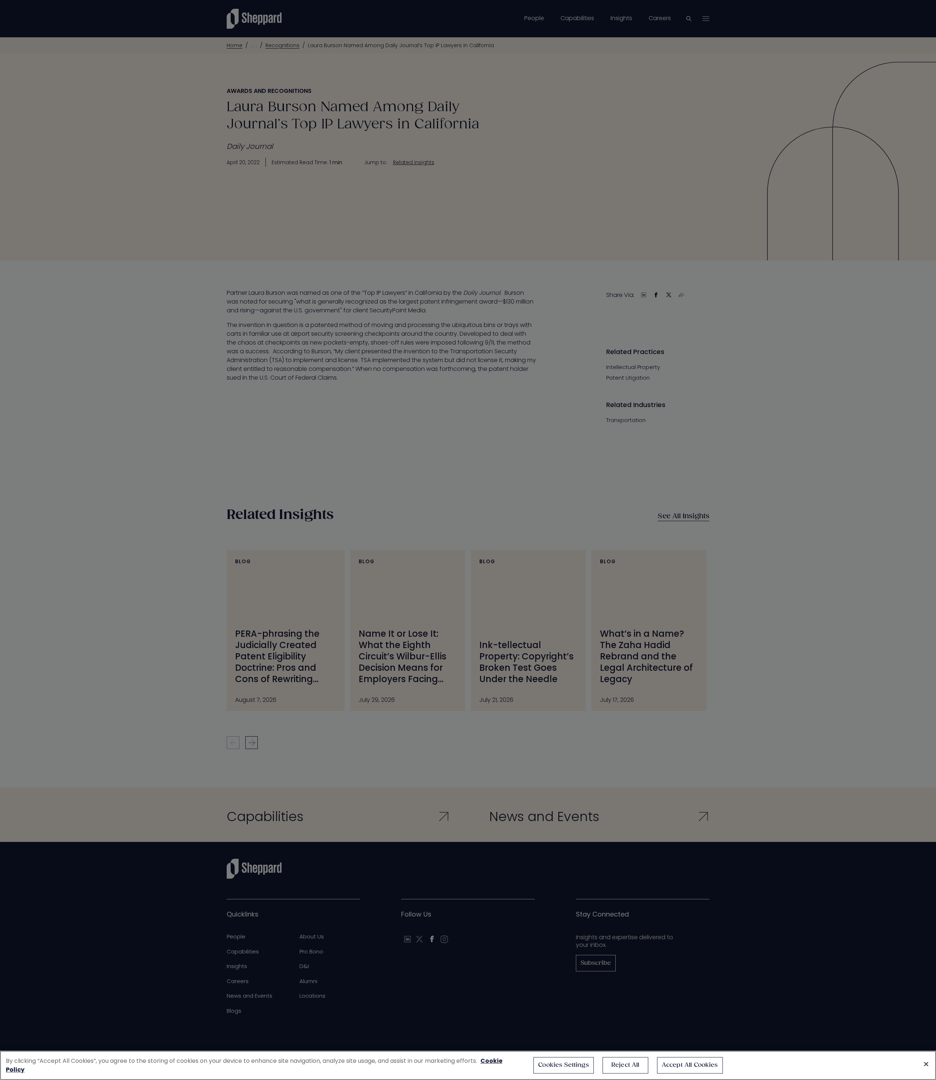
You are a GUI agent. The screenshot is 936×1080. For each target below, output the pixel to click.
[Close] (926, 1064)
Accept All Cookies (690, 1065)
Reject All (625, 1065)
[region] (468, 1065)
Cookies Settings (563, 1065)
